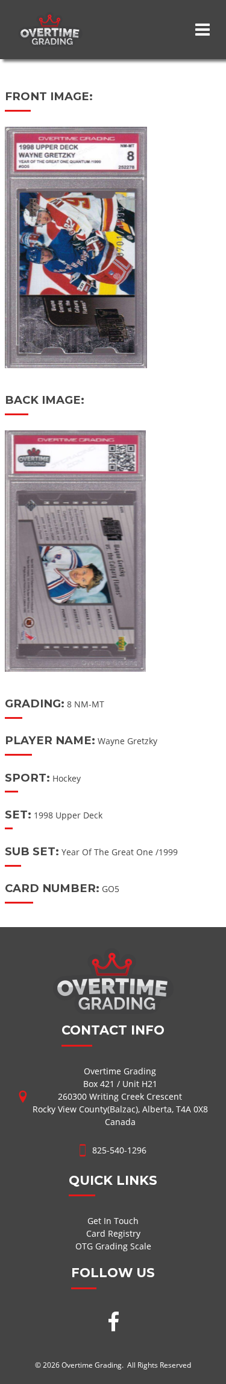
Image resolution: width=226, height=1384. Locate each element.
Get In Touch (113, 1220)
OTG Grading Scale (113, 1246)
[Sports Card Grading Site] (50, 18)
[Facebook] (113, 1323)
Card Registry (113, 1233)
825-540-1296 (119, 1150)
